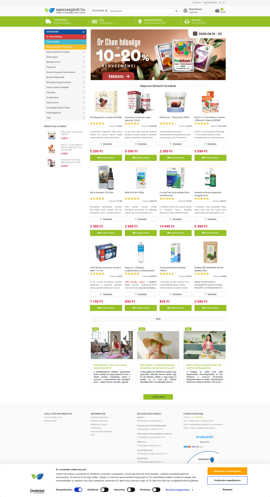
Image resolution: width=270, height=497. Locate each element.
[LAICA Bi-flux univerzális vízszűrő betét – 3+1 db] (106, 252)
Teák (48, 118)
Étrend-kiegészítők (55, 77)
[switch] (105, 489)
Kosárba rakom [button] (107, 158)
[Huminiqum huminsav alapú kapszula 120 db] (141, 102)
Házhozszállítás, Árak (53, 417)
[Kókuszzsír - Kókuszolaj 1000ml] (176, 102)
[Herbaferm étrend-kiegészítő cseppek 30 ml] (210, 177)
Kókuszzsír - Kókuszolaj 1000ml (71, 133)
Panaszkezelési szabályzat (101, 431)
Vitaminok (51, 67)
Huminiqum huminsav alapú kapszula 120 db (71, 161)
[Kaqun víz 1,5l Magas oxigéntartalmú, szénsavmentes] (141, 252)
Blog (95, 329)
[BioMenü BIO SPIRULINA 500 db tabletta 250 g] (210, 252)
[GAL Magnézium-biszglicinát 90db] (106, 102)
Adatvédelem (96, 428)
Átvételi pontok (50, 421)
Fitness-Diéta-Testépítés (57, 87)
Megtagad (227, 489)
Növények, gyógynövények (58, 82)
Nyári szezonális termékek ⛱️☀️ (61, 47)
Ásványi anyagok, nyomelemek (60, 72)
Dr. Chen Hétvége (54, 37)
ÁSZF (93, 435)
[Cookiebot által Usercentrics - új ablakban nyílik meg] (37, 491)
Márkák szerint (53, 62)
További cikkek (158, 397)
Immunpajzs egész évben (58, 108)
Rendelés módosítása (99, 417)
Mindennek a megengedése (227, 471)
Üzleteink (197, 2)
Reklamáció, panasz (99, 424)
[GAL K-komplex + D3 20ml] (106, 177)
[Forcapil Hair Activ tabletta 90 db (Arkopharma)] (176, 177)
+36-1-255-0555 (196, 417)
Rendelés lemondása (99, 421)
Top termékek (52, 42)
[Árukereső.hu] (204, 438)
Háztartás (50, 92)
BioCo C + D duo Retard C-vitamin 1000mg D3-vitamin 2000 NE (72, 147)
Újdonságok (52, 57)
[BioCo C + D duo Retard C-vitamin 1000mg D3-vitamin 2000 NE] (210, 102)
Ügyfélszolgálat (210, 2)
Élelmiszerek (52, 102)
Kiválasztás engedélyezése (227, 480)
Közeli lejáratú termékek (58, 52)
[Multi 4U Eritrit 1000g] (141, 177)
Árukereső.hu (204, 442)
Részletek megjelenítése (178, 490)
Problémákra (52, 97)
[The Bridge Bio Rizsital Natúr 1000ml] (176, 252)
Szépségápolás (53, 113)
